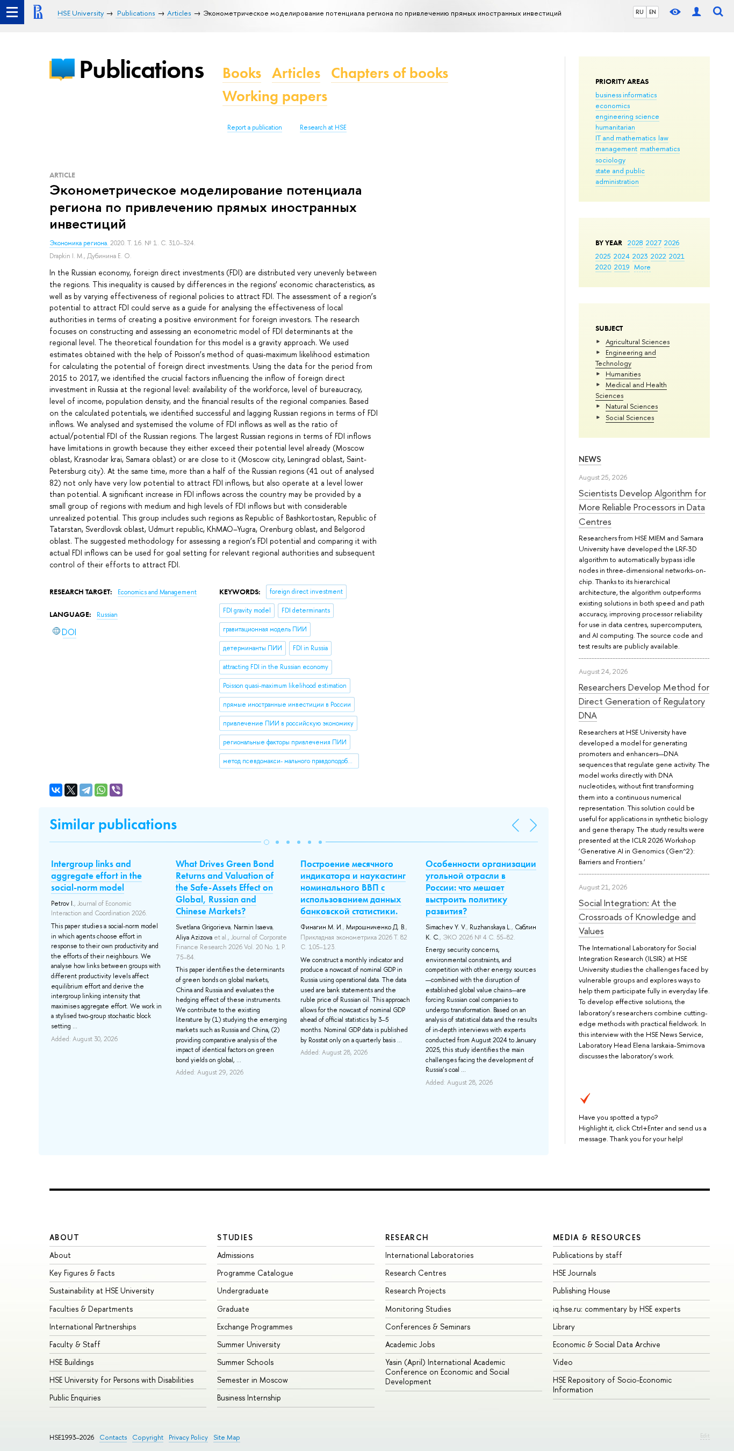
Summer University (248, 1344)
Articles (296, 72)
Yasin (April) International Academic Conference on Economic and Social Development (447, 1371)
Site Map (226, 1437)
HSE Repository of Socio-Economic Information (612, 1385)
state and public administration (620, 176)
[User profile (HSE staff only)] (696, 12)
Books (241, 72)
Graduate (233, 1309)
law (663, 138)
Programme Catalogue (255, 1273)
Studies (235, 1237)
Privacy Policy (188, 1437)
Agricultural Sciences (638, 341)
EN (652, 12)
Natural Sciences (632, 406)
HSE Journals (574, 1273)
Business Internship (249, 1397)
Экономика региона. (79, 243)
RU (640, 12)
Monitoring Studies (418, 1309)
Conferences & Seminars (427, 1326)
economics (612, 105)
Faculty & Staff (74, 1344)
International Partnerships (92, 1326)
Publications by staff (587, 1255)
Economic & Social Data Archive (606, 1344)
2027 (653, 242)
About (64, 1237)
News (590, 459)
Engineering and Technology (625, 357)
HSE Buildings (71, 1362)
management (616, 148)
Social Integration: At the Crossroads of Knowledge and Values (637, 917)
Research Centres (415, 1273)
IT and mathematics (625, 138)
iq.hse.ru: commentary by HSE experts (616, 1309)
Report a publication (254, 127)
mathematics (660, 148)
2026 (671, 242)
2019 (622, 267)
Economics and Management (157, 592)
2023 (640, 256)
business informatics (626, 94)
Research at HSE (323, 127)
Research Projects (415, 1290)
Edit (705, 1435)
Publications (141, 69)
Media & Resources (597, 1237)
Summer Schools (245, 1362)
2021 (677, 256)
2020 (603, 267)
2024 (622, 256)
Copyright (147, 1437)
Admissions (235, 1255)
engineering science (627, 116)
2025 (603, 256)
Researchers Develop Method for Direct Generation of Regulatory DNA (644, 701)
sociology (610, 160)
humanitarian (615, 127)
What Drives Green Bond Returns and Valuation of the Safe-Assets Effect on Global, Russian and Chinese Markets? (225, 887)
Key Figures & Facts (81, 1273)
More (642, 267)
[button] (266, 842)
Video (563, 1362)
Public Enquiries (74, 1397)
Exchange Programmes (254, 1326)
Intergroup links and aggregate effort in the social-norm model (96, 875)
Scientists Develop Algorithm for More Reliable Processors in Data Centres (642, 507)
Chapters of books (389, 72)
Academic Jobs (410, 1344)
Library (564, 1326)
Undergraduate (243, 1290)
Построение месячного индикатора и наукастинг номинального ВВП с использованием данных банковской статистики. (353, 887)
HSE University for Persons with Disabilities (121, 1380)
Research (407, 1237)
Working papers (274, 96)
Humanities (623, 374)
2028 (635, 242)
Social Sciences (630, 417)
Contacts (113, 1437)
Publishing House (581, 1290)
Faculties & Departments (91, 1309)
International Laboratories (429, 1255)
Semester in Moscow (252, 1380)
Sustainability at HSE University (101, 1290)
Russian (107, 614)
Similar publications (113, 824)
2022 (658, 256)
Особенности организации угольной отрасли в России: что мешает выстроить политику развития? (481, 887)
